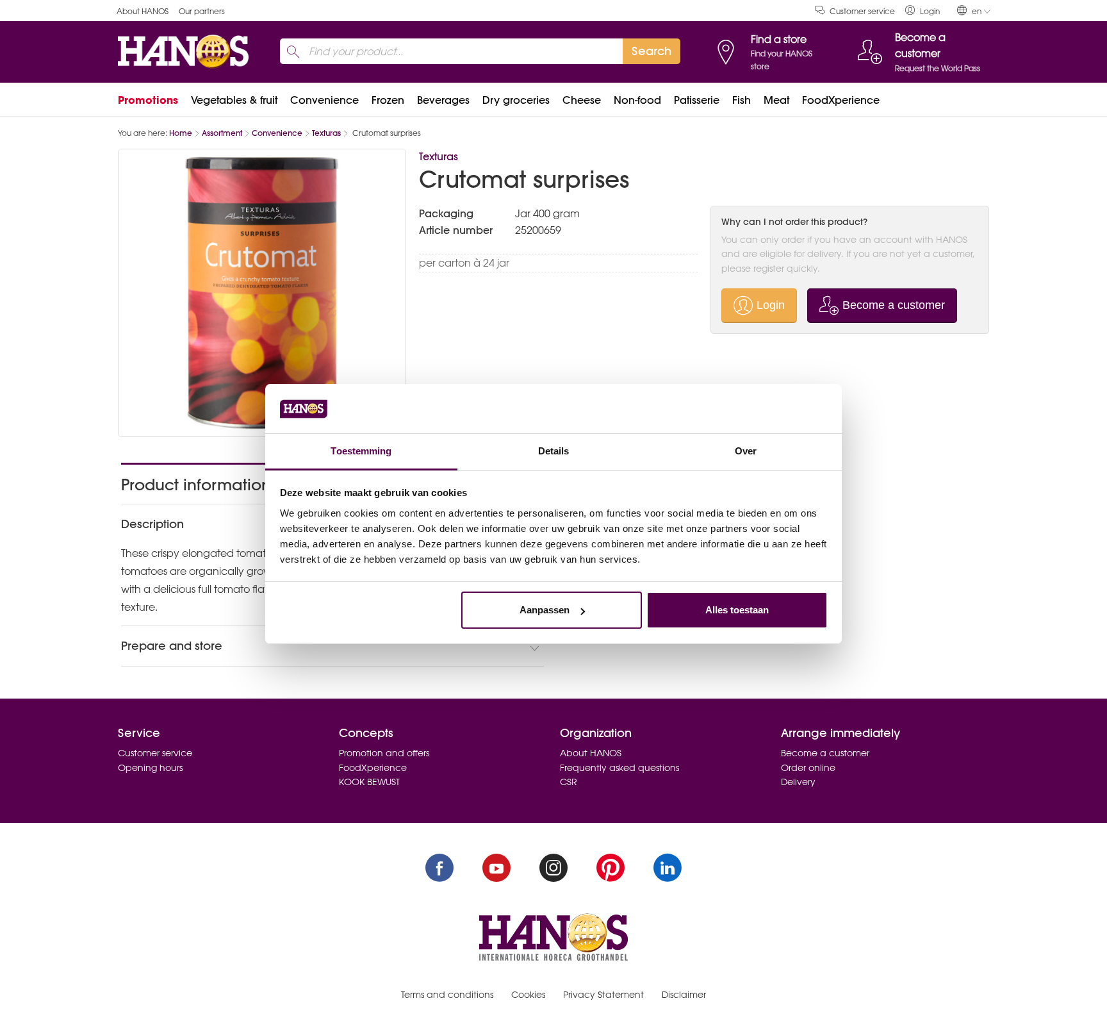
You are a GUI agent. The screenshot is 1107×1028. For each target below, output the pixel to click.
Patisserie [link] (696, 100)
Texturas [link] (326, 133)
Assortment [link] (222, 133)
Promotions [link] (148, 100)
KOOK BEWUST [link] (369, 781)
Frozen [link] (388, 100)
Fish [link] (741, 100)
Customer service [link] (862, 11)
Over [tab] (746, 450)
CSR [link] (568, 781)
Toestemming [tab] (361, 450)
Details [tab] (554, 450)
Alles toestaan (737, 609)
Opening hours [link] (150, 767)
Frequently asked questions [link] (619, 767)
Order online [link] (808, 767)
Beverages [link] (443, 100)
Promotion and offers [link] (384, 753)
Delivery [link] (798, 781)
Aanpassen (545, 609)
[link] (922, 10)
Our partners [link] (202, 11)
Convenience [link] (324, 100)
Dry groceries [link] (516, 100)
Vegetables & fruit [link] (234, 100)
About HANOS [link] (142, 11)
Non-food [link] (637, 100)
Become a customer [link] (825, 753)
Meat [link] (776, 100)
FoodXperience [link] (841, 100)
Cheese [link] (581, 100)
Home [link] (180, 133)
